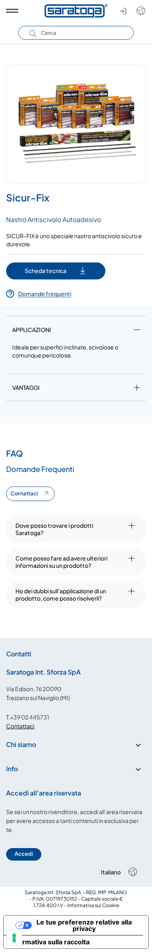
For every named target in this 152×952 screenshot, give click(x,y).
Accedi (24, 853)
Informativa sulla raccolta (50, 942)
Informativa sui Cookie (93, 905)
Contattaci (24, 493)
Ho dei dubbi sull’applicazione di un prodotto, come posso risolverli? (60, 594)
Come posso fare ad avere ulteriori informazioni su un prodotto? (61, 561)
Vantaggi (26, 387)
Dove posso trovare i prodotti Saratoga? (54, 529)
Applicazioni (31, 329)
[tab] (76, 331)
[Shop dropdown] (139, 11)
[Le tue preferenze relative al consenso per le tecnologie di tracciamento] (14, 938)
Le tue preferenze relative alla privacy (84, 925)
